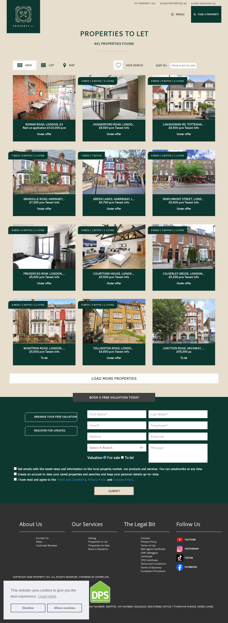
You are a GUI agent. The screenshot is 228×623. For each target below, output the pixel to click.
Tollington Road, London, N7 (116, 348)
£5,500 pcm (114, 277)
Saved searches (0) (203, 3)
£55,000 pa (183, 351)
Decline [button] (28, 608)
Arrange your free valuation (55, 416)
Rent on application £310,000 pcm (44, 127)
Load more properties (114, 378)
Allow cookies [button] (64, 608)
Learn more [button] (47, 596)
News (39, 541)
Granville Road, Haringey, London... (50, 199)
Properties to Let (98, 541)
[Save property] (71, 80)
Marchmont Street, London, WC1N (189, 199)
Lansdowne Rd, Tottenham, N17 (187, 124)
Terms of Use (148, 545)
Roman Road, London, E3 (44, 124)
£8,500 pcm (114, 127)
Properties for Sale (99, 545)
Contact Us (42, 538)
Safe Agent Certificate (153, 549)
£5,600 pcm (184, 202)
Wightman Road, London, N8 (45, 348)
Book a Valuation (98, 549)
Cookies (145, 538)
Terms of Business (151, 567)
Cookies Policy (123, 480)
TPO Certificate (149, 560)
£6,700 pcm (114, 202)
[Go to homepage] (23, 16)
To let (129, 457)
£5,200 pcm (184, 277)
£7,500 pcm (44, 202)
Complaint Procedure (153, 571)
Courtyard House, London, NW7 (117, 273)
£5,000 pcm (44, 351)
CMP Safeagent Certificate (149, 554)
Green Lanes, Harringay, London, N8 (121, 199)
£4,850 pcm (114, 351)
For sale (113, 457)
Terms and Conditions (71, 480)
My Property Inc (144, 3)
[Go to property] (44, 93)
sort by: (161, 65)
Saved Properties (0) (173, 3)
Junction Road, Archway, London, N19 (192, 348)
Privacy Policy (97, 480)
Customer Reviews (46, 545)
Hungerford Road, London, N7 (116, 124)
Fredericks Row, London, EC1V (47, 273)
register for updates (49, 430)
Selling (92, 538)
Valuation (94, 457)
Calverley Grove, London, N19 (186, 273)
